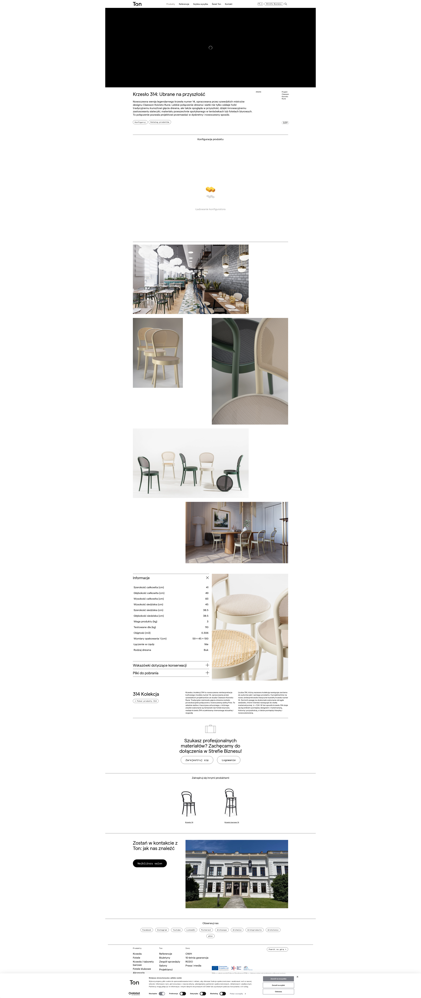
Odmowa (278, 992)
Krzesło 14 (189, 822)
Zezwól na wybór (278, 985)
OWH (189, 953)
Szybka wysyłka (200, 4)
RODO (189, 961)
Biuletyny (164, 957)
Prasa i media (193, 965)
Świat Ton (216, 4)
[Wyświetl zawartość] (207, 577)
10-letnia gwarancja (197, 957)
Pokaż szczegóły (236, 994)
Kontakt (228, 4)
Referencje (184, 4)
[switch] (183, 993)
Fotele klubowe (142, 968)
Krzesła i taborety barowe (143, 963)
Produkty (170, 4)
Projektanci (166, 969)
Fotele (136, 957)
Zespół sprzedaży (169, 961)
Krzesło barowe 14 (232, 822)
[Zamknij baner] (297, 977)
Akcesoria (139, 972)
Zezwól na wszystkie (278, 979)
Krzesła (137, 953)
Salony (163, 965)
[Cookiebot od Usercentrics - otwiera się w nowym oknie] (134, 993)
